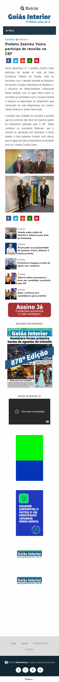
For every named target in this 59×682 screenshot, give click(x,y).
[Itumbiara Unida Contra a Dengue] (29, 513)
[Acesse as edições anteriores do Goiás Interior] (29, 357)
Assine (24, 643)
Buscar (31, 8)
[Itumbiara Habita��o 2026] (29, 458)
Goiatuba (9, 39)
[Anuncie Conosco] (29, 553)
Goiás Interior (22, 662)
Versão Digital (40, 643)
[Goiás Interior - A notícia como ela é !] (29, 18)
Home (13, 643)
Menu (11, 30)
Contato (29, 649)
